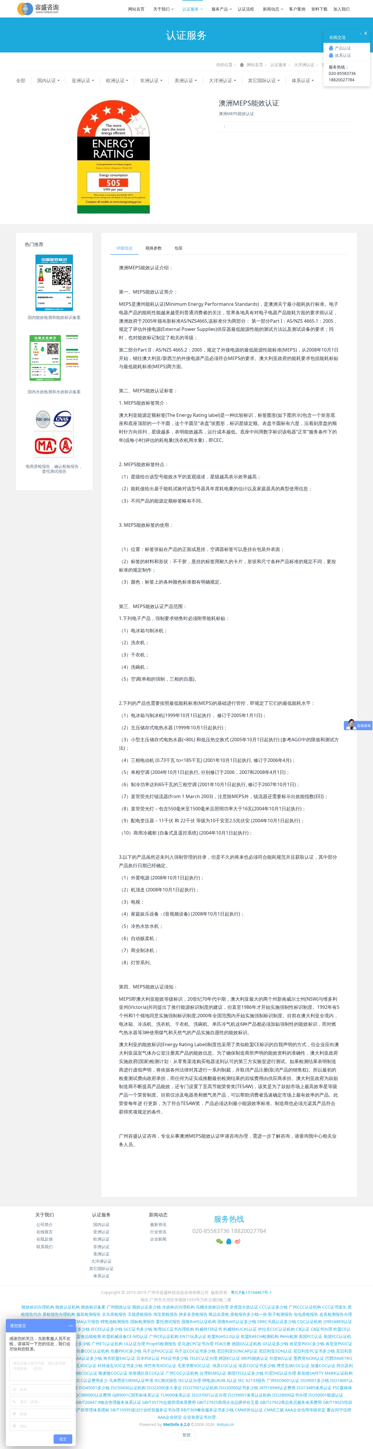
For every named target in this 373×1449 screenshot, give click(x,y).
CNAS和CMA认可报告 (79, 1321)
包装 (179, 248)
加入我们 (341, 9)
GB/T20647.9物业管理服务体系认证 (108, 1402)
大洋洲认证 (304, 64)
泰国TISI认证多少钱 (245, 1373)
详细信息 (124, 248)
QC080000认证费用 (93, 1395)
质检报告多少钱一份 (248, 1314)
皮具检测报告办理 (335, 1314)
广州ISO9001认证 (283, 1380)
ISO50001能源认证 (325, 1395)
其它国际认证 (262, 80)
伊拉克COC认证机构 (276, 1329)
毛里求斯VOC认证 (193, 1365)
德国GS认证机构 (246, 1343)
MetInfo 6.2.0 (176, 1424)
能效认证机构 (67, 1307)
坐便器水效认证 (244, 1307)
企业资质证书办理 (199, 1417)
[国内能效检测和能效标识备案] (54, 282)
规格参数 (153, 248)
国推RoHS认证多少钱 (236, 1321)
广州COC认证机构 (182, 1373)
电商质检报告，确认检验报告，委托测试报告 (54, 468)
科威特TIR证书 (208, 1329)
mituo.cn (225, 1424)
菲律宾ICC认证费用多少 (86, 1380)
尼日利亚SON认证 (275, 1351)
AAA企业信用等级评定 (305, 1410)
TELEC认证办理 (203, 1358)
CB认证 (302, 1329)
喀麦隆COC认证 (112, 1373)
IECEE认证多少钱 (106, 1329)
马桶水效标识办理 (212, 1307)
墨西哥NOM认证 (308, 1358)
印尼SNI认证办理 (280, 1373)
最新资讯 (158, 1224)
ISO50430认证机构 (128, 1387)
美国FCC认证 (310, 1336)
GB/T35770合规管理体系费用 (169, 1402)
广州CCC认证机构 (305, 1307)
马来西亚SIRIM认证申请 (131, 1380)
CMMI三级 (274, 1410)
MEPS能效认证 (254, 1358)
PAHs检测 (289, 1336)
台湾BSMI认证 (213, 1373)
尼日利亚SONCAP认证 (237, 1351)
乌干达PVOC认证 (157, 1351)
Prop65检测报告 (161, 1343)
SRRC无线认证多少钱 (276, 1321)
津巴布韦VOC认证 (160, 1365)
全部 (20, 80)
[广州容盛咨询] (38, 8)
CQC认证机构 (309, 1321)
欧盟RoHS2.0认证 (223, 1336)
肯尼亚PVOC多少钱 (306, 1343)
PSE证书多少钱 (174, 1358)
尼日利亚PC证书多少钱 (314, 1351)
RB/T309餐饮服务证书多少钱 (207, 1410)
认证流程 (246, 9)
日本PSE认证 (148, 1358)
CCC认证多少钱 (273, 1307)
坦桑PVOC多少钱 (125, 1351)
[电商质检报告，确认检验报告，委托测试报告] (54, 431)
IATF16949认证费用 (277, 1387)
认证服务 (190, 9)
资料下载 (319, 9)
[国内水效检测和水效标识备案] (54, 357)
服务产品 (220, 9)
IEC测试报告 (165, 1380)
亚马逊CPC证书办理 (195, 1343)
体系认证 (301, 80)
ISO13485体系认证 (314, 1387)
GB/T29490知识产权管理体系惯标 (78, 1410)
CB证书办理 (321, 1329)
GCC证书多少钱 (138, 1329)
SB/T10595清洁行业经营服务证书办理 (145, 1410)
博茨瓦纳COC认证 (293, 1365)
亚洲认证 (81, 80)
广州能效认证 (119, 1307)
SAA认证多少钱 (88, 1358)
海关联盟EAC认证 (119, 1358)
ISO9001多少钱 (314, 1380)
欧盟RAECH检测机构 (260, 1336)
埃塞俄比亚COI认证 (146, 1373)
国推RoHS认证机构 (199, 1321)
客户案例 (297, 9)
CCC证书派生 (334, 1307)
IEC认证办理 (189, 1380)
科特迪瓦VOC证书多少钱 (120, 1365)
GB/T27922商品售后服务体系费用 (291, 1402)
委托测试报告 (168, 1321)
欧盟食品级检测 (87, 1336)
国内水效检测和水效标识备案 (54, 391)
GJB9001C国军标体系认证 (135, 1395)
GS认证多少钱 (275, 1343)
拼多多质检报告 (193, 1314)
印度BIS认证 (281, 1358)
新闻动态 (271, 9)
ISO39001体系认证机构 (249, 1395)
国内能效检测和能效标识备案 (54, 317)
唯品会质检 (219, 1314)
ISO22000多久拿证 (164, 1387)
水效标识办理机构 (178, 1307)
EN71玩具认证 (193, 1336)
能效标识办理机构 (38, 1307)
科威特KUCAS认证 (240, 1329)
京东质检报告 (114, 1314)
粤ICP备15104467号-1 (251, 1292)
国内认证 (46, 80)
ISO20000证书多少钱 (238, 1387)
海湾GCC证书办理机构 (173, 1329)
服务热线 (229, 1218)
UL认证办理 (134, 1343)
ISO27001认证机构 (200, 1387)
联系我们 (44, 1246)
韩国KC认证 (229, 1358)
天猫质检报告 (140, 1314)
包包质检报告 (306, 1314)
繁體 (186, 1435)
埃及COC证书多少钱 (256, 1365)
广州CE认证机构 (164, 1336)
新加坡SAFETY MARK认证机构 (325, 1373)
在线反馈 (44, 1239)
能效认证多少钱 (146, 1307)
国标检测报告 (142, 1321)
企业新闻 (158, 1239)
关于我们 (161, 9)
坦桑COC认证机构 (92, 1351)
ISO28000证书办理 (289, 1395)
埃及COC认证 (224, 1365)
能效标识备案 (93, 1307)
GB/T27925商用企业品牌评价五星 (228, 1402)
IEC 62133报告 (251, 1380)
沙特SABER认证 (337, 1321)
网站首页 (136, 9)
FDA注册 (223, 1343)
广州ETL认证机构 (107, 1343)
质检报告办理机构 (59, 1314)
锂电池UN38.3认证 (219, 1380)
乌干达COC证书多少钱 (195, 1351)
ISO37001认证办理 (209, 1395)
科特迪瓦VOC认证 (80, 1365)
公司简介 (44, 1224)
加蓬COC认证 (323, 1365)
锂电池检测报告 (115, 1321)
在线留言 (44, 1231)
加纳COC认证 (85, 1373)
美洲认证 (184, 80)
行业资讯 (158, 1231)
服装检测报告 (88, 1314)
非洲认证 (149, 80)
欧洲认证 (115, 80)
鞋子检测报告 (280, 1314)
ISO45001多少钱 (94, 1387)
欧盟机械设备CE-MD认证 (125, 1336)
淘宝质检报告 (165, 1314)
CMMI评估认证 (249, 1410)
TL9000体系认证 (176, 1395)
